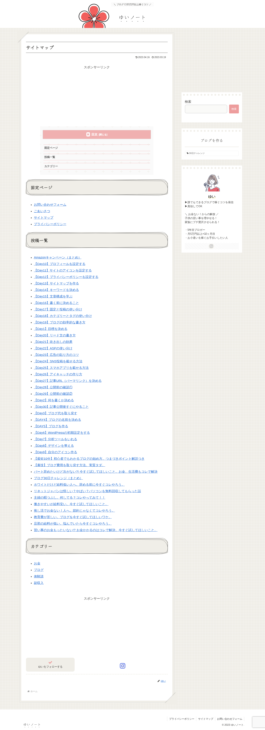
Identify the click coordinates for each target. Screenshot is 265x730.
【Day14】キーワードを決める (56, 290)
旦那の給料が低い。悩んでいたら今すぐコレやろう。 (73, 523)
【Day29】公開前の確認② (53, 394)
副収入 (39, 583)
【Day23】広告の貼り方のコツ (56, 355)
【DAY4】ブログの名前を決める (57, 420)
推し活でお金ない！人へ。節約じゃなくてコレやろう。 (74, 510)
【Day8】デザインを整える (54, 445)
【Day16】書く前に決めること (56, 303)
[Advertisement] (97, 95)
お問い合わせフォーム (50, 204)
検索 (188, 101)
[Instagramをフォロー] (123, 665)
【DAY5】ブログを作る (51, 426)
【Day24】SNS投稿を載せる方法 (58, 361)
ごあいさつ (42, 211)
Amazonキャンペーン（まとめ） (57, 257)
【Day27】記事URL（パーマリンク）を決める (68, 381)
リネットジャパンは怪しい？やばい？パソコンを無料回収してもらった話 (87, 491)
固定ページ (51, 147)
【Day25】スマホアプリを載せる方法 (61, 368)
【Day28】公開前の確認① (53, 387)
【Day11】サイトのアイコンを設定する (63, 270)
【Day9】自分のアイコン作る (55, 452)
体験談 (39, 576)
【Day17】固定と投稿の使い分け (58, 309)
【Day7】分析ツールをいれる (55, 439)
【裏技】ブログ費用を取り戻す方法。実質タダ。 (69, 465)
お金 (37, 563)
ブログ (39, 570)
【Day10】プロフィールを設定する (59, 264)
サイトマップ (43, 217)
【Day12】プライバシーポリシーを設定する (66, 277)
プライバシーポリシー (50, 224)
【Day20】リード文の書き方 (55, 335)
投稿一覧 (49, 156)
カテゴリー (51, 166)
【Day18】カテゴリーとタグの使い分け (63, 316)
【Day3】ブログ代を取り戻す (55, 413)
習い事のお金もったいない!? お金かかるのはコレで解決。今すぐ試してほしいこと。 (96, 530)
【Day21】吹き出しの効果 (53, 342)
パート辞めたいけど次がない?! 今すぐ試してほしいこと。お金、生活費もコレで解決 (96, 471)
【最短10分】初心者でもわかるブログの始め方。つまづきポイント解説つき (89, 458)
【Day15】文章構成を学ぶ (53, 296)
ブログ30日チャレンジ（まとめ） (58, 478)
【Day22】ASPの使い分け (53, 348)
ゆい (211, 197)
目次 (94, 134)
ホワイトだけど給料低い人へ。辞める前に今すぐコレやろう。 (79, 484)
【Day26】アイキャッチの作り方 (58, 374)
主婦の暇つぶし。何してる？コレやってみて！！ (69, 497)
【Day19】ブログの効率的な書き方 (59, 322)
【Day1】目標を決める (50, 329)
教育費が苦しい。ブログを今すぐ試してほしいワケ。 (73, 517)
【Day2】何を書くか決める (54, 400)
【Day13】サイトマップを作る (56, 283)
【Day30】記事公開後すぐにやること (61, 407)
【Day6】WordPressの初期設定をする (62, 433)
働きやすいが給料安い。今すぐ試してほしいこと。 (71, 504)
